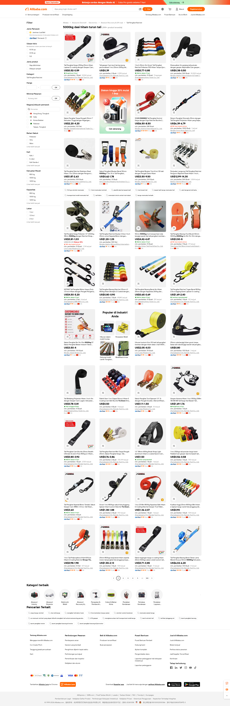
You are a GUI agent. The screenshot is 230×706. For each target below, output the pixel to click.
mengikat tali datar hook (75, 613)
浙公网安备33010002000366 (154, 702)
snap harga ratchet (37, 613)
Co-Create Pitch (36, 645)
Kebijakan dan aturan (72, 663)
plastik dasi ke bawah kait (122, 190)
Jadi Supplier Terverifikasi (179, 654)
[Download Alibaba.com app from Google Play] (192, 684)
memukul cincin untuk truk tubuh (119, 195)
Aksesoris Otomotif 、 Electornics (84, 23)
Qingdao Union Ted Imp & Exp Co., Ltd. (149, 246)
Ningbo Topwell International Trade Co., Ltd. (79, 128)
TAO (133, 695)
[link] (227, 683)
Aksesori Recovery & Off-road (112, 23)
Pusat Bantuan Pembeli (143, 640)
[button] (140, 9)
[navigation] (43, 300)
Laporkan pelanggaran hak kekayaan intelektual (148, 660)
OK (56, 87)
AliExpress (81, 695)
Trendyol (140, 695)
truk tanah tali (142, 190)
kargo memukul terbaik (145, 195)
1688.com (90, 695)
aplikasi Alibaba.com (156, 684)
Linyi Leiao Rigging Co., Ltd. (74, 248)
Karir (31, 654)
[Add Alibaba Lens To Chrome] (68, 684)
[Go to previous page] (113, 578)
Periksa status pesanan (178, 649)
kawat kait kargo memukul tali (164, 190)
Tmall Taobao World (103, 695)
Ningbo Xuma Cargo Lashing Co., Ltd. (77, 182)
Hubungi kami (140, 645)
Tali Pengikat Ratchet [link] (134, 23)
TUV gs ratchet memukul (75, 190)
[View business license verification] (136, 702)
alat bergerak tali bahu (189, 190)
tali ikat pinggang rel (167, 618)
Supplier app (119, 684)
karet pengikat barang (188, 618)
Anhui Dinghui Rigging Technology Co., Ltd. (115, 182)
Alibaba (65, 23)
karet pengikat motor (38, 623)
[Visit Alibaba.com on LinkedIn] (176, 667)
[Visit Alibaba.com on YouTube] (190, 667)
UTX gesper (94, 618)
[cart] (170, 9)
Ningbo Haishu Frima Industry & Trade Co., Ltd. (185, 75)
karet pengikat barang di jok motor (91, 623)
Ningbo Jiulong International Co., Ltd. (148, 128)
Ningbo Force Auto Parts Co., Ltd (182, 130)
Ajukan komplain (141, 649)
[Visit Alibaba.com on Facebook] (171, 667)
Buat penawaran (106, 645)
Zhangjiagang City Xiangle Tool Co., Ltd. (78, 77)
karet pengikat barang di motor (62, 623)
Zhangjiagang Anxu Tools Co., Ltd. (147, 77)
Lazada (115, 695)
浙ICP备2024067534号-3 (176, 702)
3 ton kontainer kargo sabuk (100, 613)
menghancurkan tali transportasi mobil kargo (120, 618)
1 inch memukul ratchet (99, 190)
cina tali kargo (55, 613)
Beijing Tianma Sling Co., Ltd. (180, 182)
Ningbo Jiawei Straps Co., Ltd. (146, 182)
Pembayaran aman (72, 640)
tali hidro (98, 195)
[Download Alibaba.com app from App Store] (174, 684)
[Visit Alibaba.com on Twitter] (180, 667)
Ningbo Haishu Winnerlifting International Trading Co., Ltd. (115, 244)
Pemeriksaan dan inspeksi (74, 659)
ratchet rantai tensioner (124, 613)
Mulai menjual (175, 645)
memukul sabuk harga (147, 613)
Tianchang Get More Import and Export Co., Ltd (185, 246)
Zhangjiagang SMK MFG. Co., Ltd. (76, 302)
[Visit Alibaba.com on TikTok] (195, 667)
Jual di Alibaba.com (177, 640)
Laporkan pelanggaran (143, 665)
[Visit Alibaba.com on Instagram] (185, 667)
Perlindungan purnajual (73, 654)
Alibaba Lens (44, 684)
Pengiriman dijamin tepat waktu (76, 649)
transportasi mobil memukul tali (78, 195)
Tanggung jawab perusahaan (40, 649)
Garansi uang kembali (73, 645)
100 (147, 578)
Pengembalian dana (142, 654)
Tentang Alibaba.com (38, 635)
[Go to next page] (152, 578)
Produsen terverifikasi (108, 640)
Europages (150, 695)
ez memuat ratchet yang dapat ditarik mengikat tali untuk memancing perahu (57, 618)
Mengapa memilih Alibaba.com (41, 640)
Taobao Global (125, 695)
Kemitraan (173, 659)
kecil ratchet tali (148, 618)
